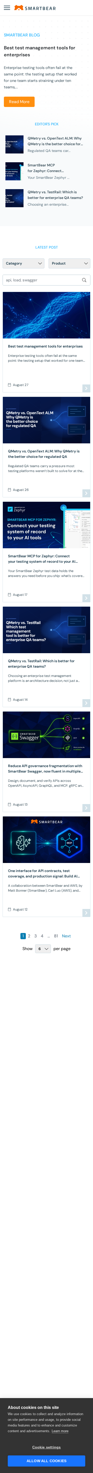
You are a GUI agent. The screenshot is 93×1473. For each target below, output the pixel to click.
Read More (19, 101)
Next (66, 936)
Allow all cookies (46, 1461)
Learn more (60, 1431)
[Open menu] (7, 8)
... (49, 936)
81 (56, 936)
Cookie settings (46, 1447)
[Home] (35, 7)
